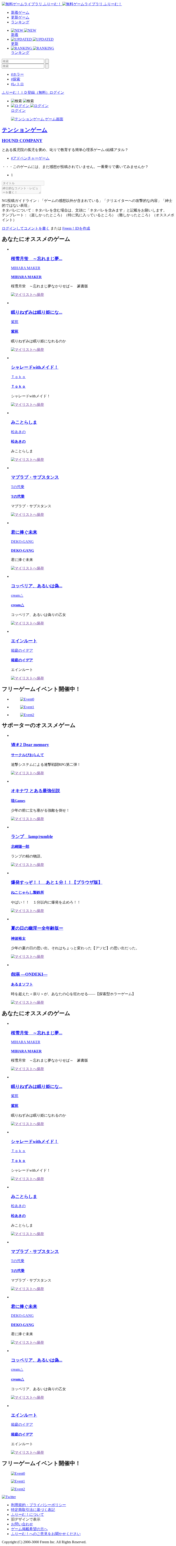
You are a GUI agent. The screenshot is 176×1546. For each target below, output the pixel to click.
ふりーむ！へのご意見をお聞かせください (46, 1534)
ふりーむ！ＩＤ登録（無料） (26, 92)
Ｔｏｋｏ (18, 377)
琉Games (18, 801)
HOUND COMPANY (22, 140)
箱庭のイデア (22, 650)
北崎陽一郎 (20, 847)
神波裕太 (18, 938)
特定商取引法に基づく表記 (33, 1510)
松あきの (18, 432)
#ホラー (17, 74)
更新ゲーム (20, 17)
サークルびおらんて (27, 755)
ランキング (20, 22)
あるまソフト (22, 984)
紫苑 (14, 322)
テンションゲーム (24, 130)
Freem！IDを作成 (76, 228)
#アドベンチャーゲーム (30, 158)
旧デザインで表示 (25, 1519)
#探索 (15, 79)
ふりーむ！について (27, 1514)
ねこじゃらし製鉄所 (27, 892)
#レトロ (17, 84)
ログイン (57, 92)
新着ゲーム (20, 12)
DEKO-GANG (22, 542)
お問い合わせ (22, 1524)
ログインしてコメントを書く (26, 228)
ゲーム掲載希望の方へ (29, 1529)
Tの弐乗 (17, 487)
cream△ (17, 595)
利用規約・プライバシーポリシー (38, 1505)
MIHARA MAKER (25, 268)
